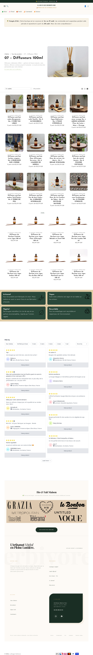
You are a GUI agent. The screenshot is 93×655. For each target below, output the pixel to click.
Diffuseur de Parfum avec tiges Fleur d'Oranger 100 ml (36, 237)
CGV (65, 635)
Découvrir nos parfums (46, 529)
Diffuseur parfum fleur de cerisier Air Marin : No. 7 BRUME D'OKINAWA (57, 159)
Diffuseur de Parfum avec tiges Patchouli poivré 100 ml (57, 274)
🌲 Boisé (4, 11)
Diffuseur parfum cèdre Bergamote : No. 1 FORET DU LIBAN (14, 120)
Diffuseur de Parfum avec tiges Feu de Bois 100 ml (36, 273)
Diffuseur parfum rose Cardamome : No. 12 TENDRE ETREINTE (78, 198)
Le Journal (51, 580)
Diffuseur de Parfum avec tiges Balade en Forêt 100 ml (57, 237)
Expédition (71, 635)
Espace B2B (13, 609)
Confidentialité (59, 635)
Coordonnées (13, 614)
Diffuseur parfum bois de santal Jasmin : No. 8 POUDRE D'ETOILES (78, 160)
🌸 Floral (11, 11)
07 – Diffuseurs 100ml (31, 54)
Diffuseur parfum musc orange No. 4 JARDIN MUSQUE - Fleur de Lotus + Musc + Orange (79, 121)
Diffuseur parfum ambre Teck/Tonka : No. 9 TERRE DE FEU (14, 198)
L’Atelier (7, 54)
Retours (52, 635)
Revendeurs (13, 605)
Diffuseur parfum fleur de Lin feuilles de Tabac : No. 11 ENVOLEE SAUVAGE (57, 199)
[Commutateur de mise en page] (82, 89)
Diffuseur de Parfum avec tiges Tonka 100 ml (78, 273)
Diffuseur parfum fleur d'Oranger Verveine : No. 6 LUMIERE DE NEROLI (35, 160)
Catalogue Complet (53, 566)
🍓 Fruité (19, 11)
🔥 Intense (37, 11)
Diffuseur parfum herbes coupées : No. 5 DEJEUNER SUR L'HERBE (14, 159)
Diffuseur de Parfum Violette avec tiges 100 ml (14, 236)
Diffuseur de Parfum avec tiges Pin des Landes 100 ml (78, 237)
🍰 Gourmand (28, 11)
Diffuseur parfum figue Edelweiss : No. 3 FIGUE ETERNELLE (57, 120)
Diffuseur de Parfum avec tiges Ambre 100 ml (14, 273)
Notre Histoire (13, 600)
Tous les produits (17, 54)
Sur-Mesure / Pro (53, 576)
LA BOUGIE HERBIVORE (46, 5)
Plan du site (52, 585)
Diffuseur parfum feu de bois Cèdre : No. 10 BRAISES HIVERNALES (36, 198)
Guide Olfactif (52, 571)
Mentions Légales (79, 635)
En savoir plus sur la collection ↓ (13, 69)
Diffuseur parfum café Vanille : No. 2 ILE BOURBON (36, 119)
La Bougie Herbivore (15, 654)
